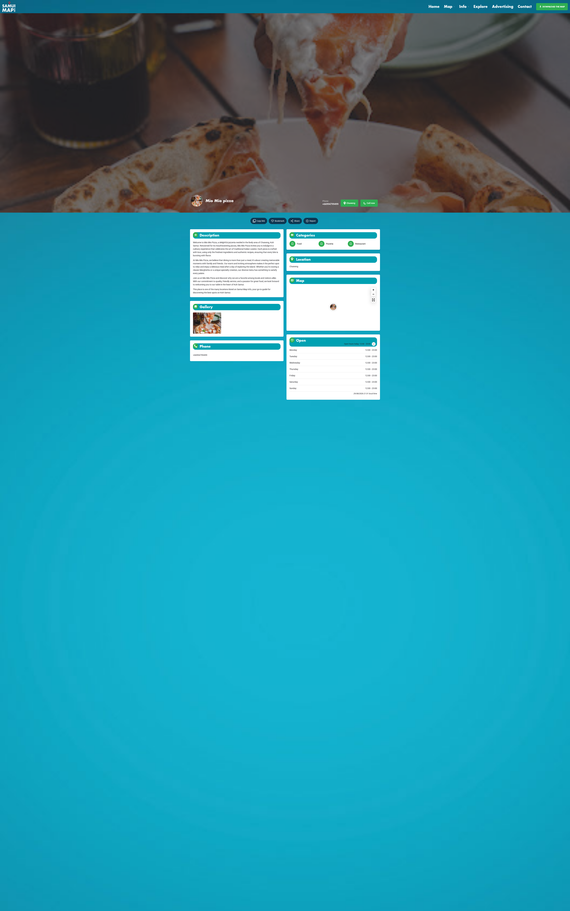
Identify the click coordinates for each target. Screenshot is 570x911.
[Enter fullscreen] (373, 300)
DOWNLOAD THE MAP (554, 6)
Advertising (502, 6)
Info (463, 6)
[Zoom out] (373, 294)
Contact (525, 6)
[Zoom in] (373, 290)
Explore (481, 6)
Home (434, 6)
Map (448, 6)
